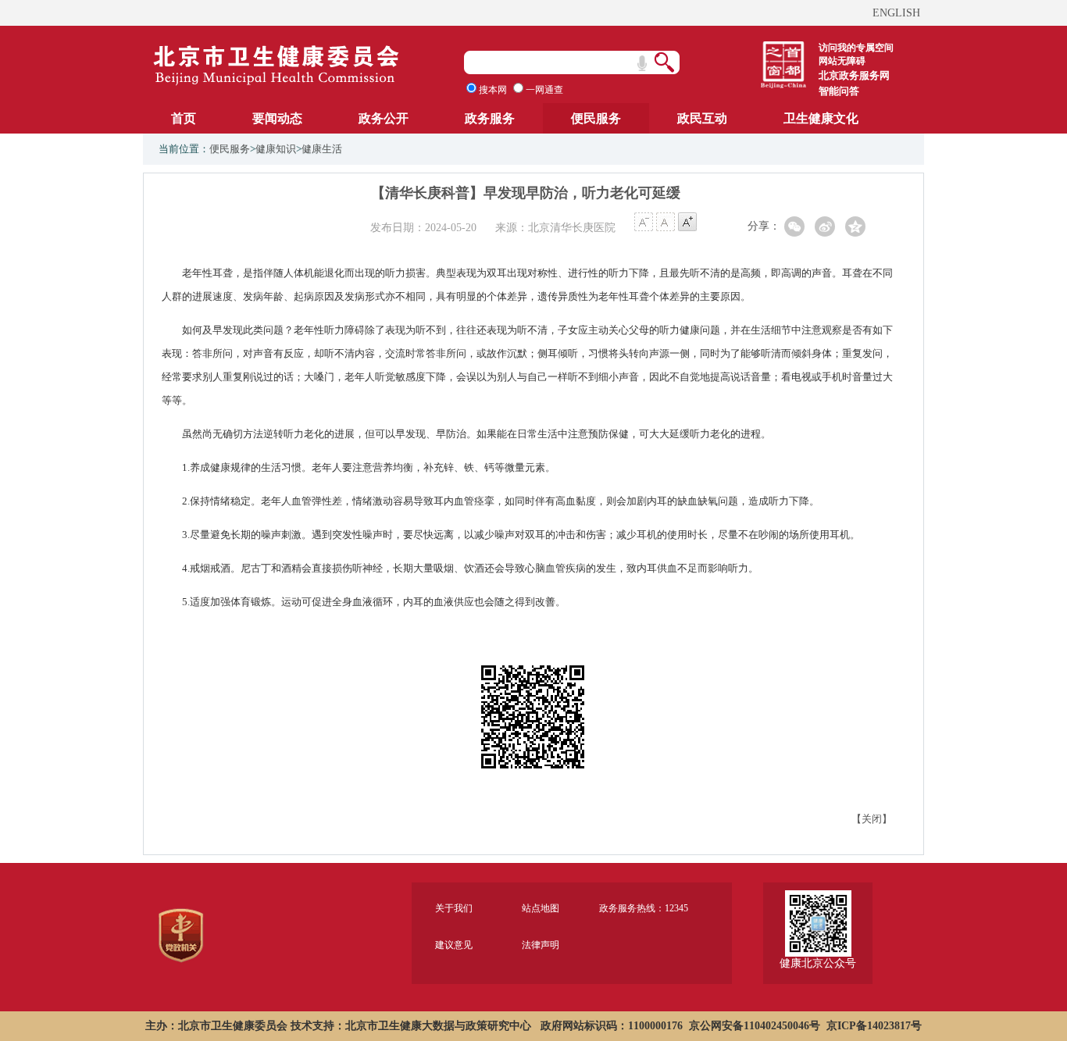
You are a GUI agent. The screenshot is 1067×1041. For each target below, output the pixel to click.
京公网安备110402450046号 (754, 1026)
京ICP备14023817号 (874, 1026)
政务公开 (384, 118)
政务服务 (490, 118)
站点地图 (540, 908)
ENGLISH (896, 13)
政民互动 (702, 118)
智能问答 (839, 91)
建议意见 (454, 944)
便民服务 (596, 118)
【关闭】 (871, 819)
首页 (183, 118)
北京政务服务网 (854, 75)
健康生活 (322, 149)
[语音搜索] (642, 63)
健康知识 (275, 149)
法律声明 (540, 944)
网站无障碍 (842, 60)
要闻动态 (277, 118)
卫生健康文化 (820, 118)
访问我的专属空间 (856, 47)
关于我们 (454, 908)
